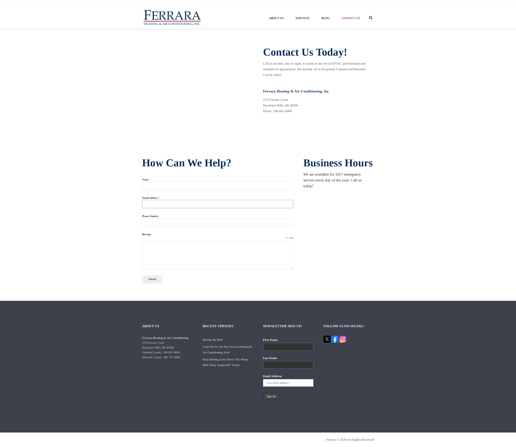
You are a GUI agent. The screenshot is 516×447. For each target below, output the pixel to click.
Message (146, 234)
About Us (276, 18)
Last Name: (270, 358)
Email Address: (272, 376)
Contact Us (350, 18)
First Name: (270, 339)
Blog (325, 18)
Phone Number (150, 216)
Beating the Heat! (213, 339)
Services (302, 18)
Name (146, 179)
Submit (152, 279)
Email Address (151, 198)
